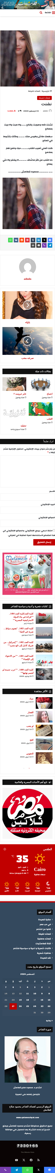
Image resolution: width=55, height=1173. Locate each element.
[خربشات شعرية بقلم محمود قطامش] (27, 4)
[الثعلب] (41, 409)
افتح (31, 740)
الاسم (52, 491)
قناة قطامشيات (43, 943)
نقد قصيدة (45, 958)
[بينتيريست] (27, 240)
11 (27, 993)
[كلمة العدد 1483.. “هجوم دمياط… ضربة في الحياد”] (44, 633)
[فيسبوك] (50, 240)
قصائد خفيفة (34, 91)
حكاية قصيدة (44, 919)
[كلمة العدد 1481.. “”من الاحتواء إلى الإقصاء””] (44, 660)
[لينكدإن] (38, 240)
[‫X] (44, 240)
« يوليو (49, 1020)
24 (34, 1006)
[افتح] (44, 744)
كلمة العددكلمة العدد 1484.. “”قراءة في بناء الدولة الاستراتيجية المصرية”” (21, 617)
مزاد (31, 698)
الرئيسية (46, 91)
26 (20, 1006)
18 (27, 1000)
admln (45, 111)
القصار (30, 712)
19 (20, 1000)
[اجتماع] (41, 384)
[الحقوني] (44, 758)
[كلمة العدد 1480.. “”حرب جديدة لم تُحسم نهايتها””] (44, 674)
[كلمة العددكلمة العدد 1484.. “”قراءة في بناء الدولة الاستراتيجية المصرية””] (44, 618)
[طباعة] (33, 245)
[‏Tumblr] (33, 240)
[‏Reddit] (21, 240)
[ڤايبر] (44, 245)
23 (42, 1006)
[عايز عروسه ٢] (14, 384)
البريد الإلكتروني (48, 504)
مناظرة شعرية (44, 953)
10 (34, 993)
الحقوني (29, 753)
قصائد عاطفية (44, 938)
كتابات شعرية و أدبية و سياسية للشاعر (32, 948)
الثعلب (50, 419)
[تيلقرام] (50, 245)
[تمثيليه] (14, 412)
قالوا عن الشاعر (43, 929)
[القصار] (44, 717)
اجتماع (50, 394)
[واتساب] (10, 240)
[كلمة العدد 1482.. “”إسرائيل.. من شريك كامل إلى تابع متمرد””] (44, 646)
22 (49, 1006)
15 (49, 1000)
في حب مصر (45, 924)
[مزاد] (44, 703)
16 (42, 1000)
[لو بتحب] (44, 730)
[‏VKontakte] (16, 240)
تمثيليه (23, 426)
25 (27, 1006)
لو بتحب (29, 726)
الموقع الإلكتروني (46, 517)
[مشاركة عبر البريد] (38, 245)
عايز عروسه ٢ (20, 394)
